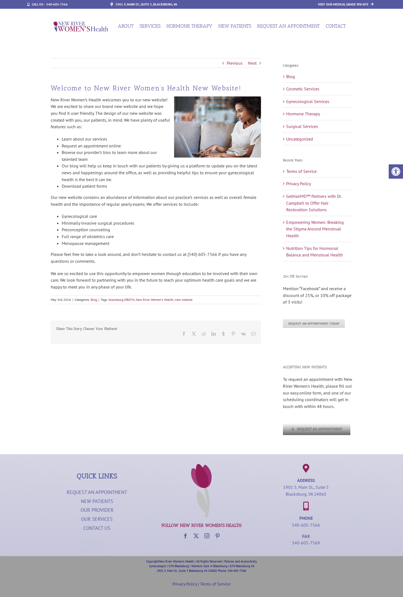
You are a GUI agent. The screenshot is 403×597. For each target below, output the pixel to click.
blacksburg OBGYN (121, 300)
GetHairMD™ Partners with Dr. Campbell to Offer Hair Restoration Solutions (313, 202)
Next (252, 63)
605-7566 (240, 571)
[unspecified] (80, 23)
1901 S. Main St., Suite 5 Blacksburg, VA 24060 (186, 571)
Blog (94, 300)
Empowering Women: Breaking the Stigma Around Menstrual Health (315, 228)
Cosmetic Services (302, 89)
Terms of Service (301, 171)
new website (183, 300)
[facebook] (185, 535)
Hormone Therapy (303, 113)
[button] (396, 171)
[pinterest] (217, 535)
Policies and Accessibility (240, 561)
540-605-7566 (306, 525)
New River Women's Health (155, 300)
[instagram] (206, 535)
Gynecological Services (307, 101)
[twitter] (196, 535)
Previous (235, 63)
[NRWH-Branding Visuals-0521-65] (201, 466)
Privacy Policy (298, 183)
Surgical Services (302, 126)
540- (231, 571)
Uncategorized (299, 139)
